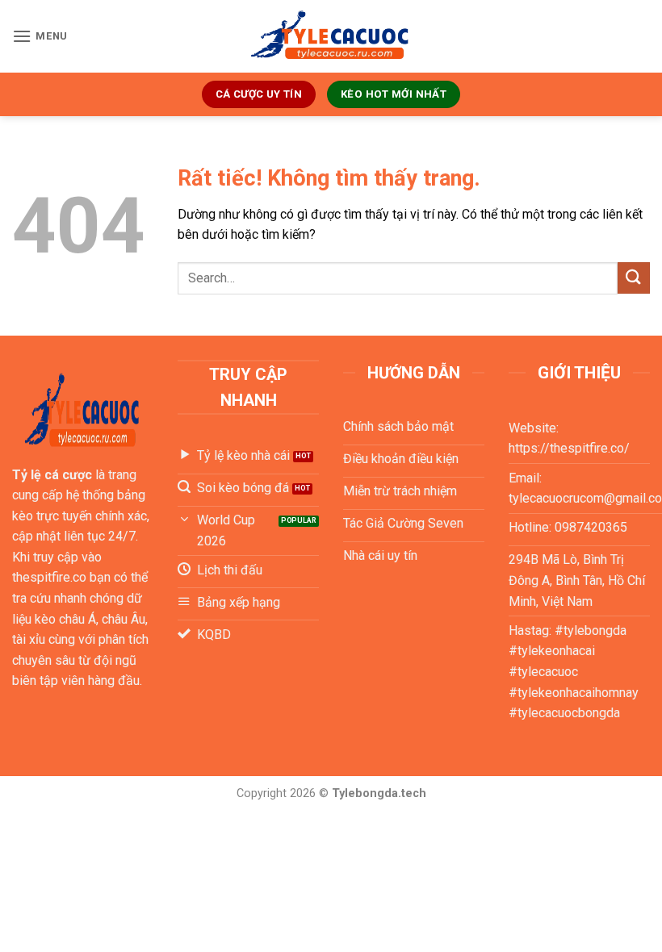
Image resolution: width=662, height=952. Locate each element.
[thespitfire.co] (331, 37)
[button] (40, 36)
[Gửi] (634, 278)
